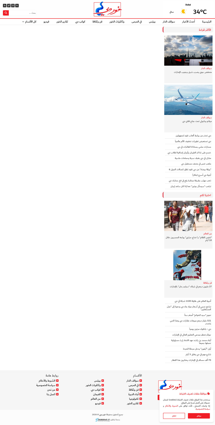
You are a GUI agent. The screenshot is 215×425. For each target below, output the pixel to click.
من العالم (208, 234)
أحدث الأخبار (188, 21)
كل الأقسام (30, 21)
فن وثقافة (97, 21)
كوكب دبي (80, 21)
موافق (199, 416)
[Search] (6, 13)
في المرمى (137, 21)
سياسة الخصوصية (203, 409)
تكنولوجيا (134, 399)
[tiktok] (9, 5)
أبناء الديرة (133, 394)
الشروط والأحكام (171, 406)
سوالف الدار (169, 21)
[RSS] (4, 5)
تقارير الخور (62, 21)
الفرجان (97, 394)
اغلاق (174, 416)
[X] (17, 5)
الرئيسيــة (206, 21)
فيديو (46, 21)
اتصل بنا (51, 394)
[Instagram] (13, 5)
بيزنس (152, 21)
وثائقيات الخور (117, 21)
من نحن (51, 389)
